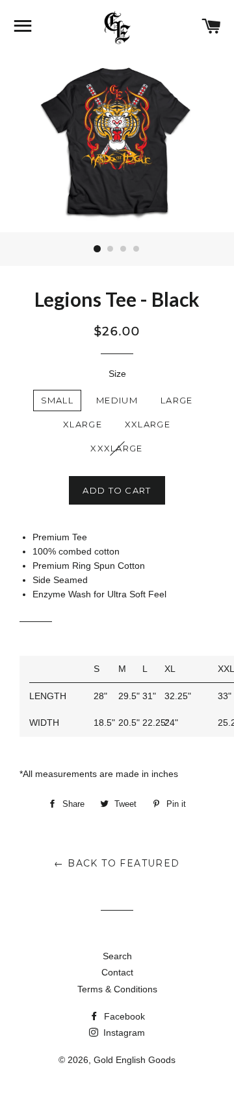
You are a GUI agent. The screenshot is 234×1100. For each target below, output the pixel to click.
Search (117, 956)
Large (177, 400)
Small (57, 400)
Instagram (123, 1032)
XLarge (82, 424)
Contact (117, 972)
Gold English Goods (135, 1060)
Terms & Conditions (117, 989)
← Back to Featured (116, 863)
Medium (117, 400)
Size (117, 373)
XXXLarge (116, 448)
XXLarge (147, 424)
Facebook (123, 1016)
